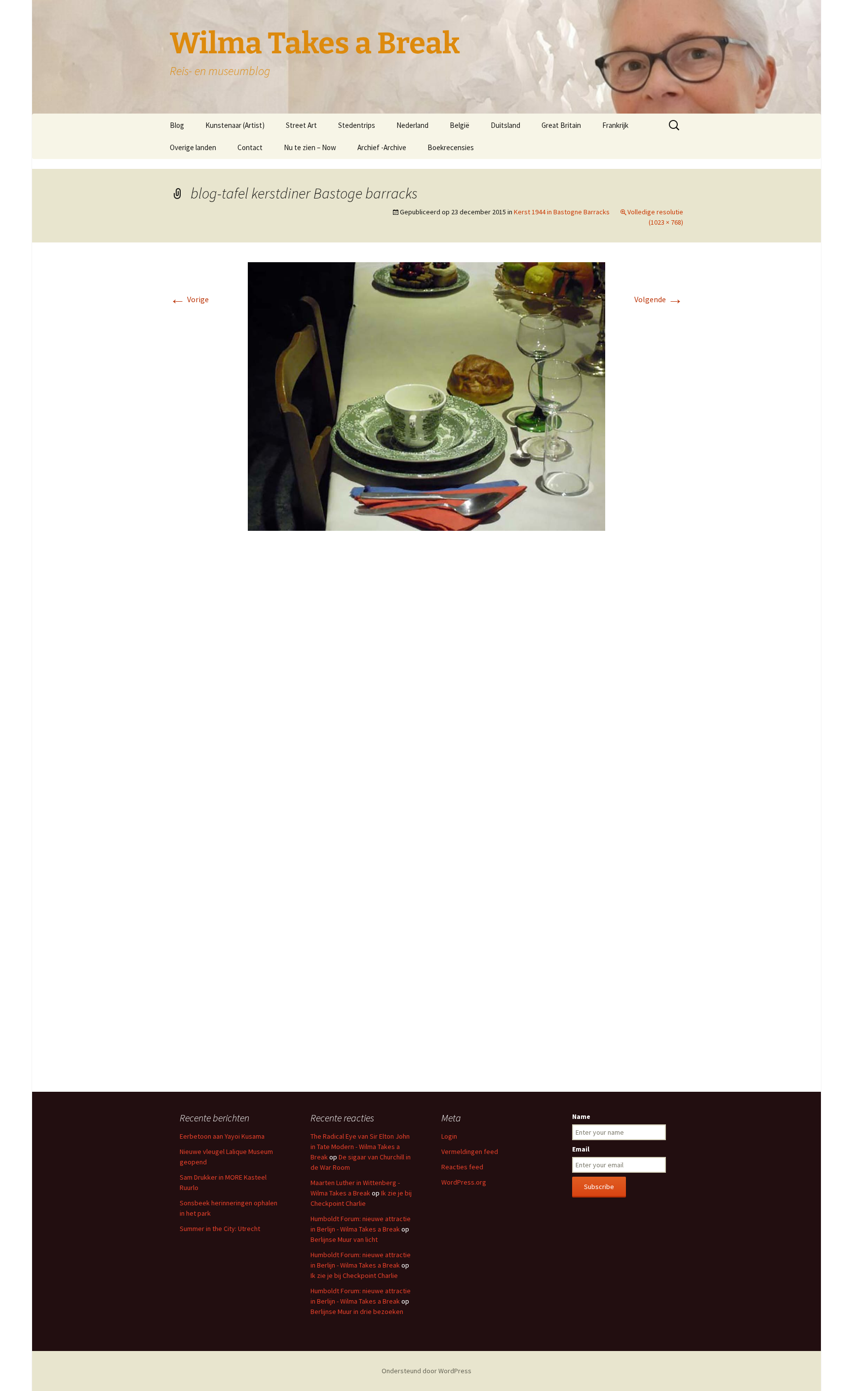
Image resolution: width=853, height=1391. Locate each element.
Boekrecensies (450, 147)
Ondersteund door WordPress (426, 1370)
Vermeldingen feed (469, 1151)
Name (581, 1116)
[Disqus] (426, 685)
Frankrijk (615, 125)
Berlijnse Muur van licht (344, 1239)
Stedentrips (356, 125)
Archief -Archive (381, 147)
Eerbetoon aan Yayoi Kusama (222, 1136)
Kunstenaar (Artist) (235, 125)
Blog (177, 125)
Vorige (189, 299)
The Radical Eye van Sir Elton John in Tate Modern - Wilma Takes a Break (360, 1146)
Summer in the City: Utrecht (220, 1228)
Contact (250, 147)
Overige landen (193, 147)
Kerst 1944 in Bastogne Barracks (562, 211)
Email (580, 1149)
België (459, 125)
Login (449, 1136)
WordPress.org (463, 1182)
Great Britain (561, 125)
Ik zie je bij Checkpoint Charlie (354, 1275)
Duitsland (505, 125)
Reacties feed (462, 1166)
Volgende (658, 299)
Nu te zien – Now (310, 147)
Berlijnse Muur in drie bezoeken (356, 1311)
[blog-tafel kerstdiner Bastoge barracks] (426, 395)
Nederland (412, 125)
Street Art (301, 125)
